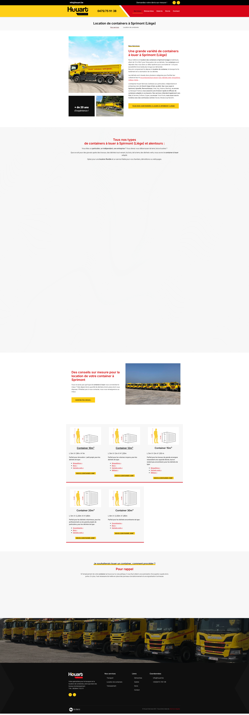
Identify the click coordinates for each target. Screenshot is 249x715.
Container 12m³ (124, 448)
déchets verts (166, 77)
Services (137, 11)
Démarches (149, 11)
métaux (131, 80)
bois (160, 77)
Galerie (160, 11)
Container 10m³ (85, 448)
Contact (176, 11)
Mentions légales (175, 709)
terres (136, 80)
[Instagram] (178, 2)
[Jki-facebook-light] (174, 2)
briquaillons (176, 77)
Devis (167, 11)
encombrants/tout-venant (149, 77)
